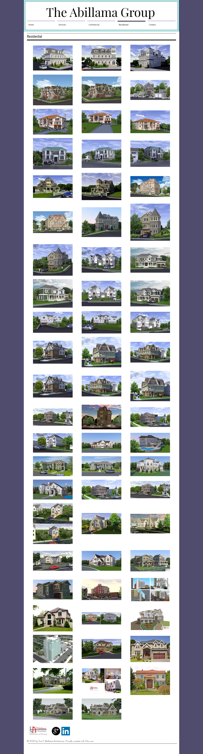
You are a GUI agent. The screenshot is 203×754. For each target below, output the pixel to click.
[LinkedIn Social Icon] (65, 731)
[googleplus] (56, 731)
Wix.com (89, 741)
